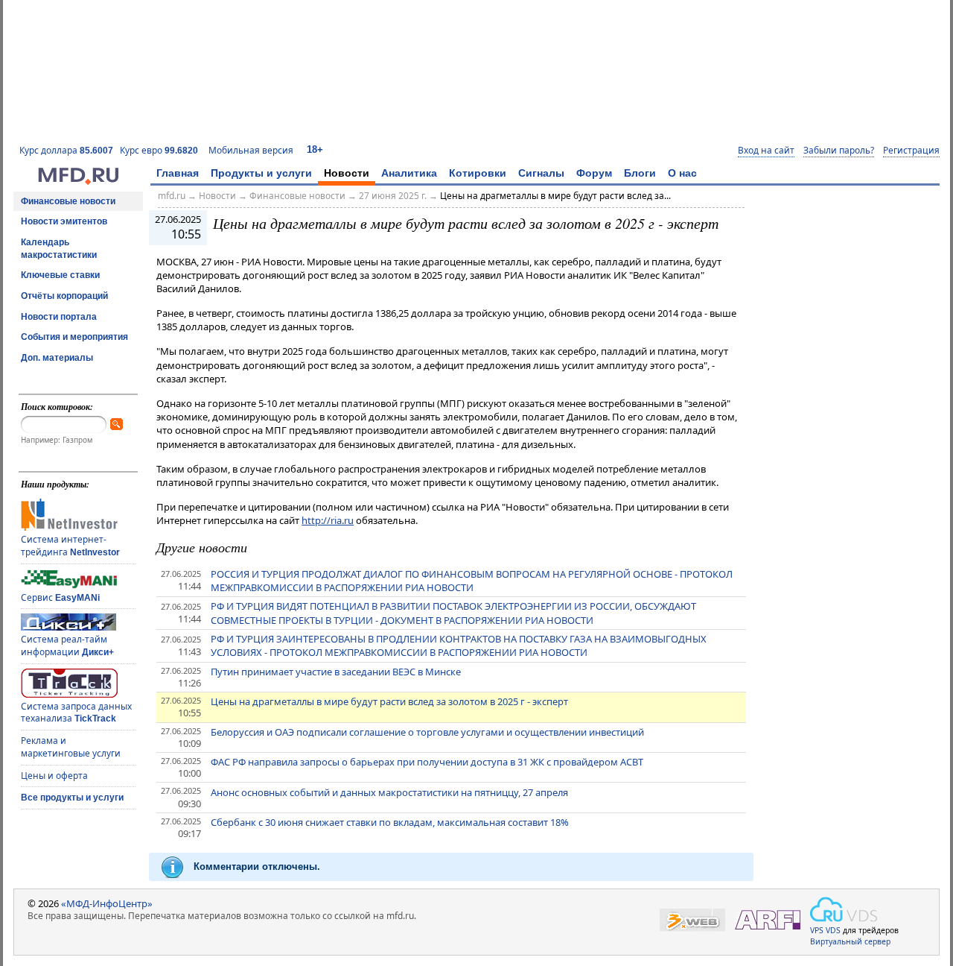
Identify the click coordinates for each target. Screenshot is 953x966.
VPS (816, 930)
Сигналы (541, 173)
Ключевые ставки (60, 275)
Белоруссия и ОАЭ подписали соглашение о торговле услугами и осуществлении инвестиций (427, 732)
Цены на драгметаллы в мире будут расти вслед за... (555, 195)
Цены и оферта (54, 775)
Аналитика (409, 173)
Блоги (640, 173)
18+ (315, 149)
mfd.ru (171, 195)
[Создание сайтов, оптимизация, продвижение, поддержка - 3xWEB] (692, 920)
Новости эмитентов (64, 221)
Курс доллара (66, 150)
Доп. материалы (57, 358)
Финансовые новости (68, 201)
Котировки (477, 173)
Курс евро (159, 150)
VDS (833, 930)
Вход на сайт (766, 151)
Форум (594, 173)
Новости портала (59, 317)
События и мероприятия (74, 337)
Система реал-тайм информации (67, 645)
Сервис (60, 597)
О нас (682, 173)
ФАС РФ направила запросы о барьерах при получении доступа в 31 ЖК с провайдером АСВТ (427, 761)
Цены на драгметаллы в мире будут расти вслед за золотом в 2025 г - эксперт (389, 701)
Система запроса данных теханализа (76, 712)
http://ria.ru (328, 520)
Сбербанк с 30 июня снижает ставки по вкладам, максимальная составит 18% (390, 822)
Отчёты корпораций (64, 296)
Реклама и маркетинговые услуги (71, 747)
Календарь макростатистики (59, 248)
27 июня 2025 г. (393, 195)
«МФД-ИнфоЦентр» (107, 903)
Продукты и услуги (261, 173)
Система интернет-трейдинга (70, 545)
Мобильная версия (250, 150)
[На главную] (78, 181)
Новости (346, 173)
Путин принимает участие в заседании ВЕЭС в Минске (336, 671)
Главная (177, 173)
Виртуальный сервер (850, 941)
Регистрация (911, 151)
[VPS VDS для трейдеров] (843, 909)
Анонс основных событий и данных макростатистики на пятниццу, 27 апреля (389, 792)
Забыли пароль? (838, 151)
